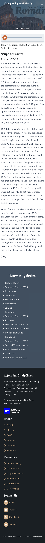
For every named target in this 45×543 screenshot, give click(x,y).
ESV (3, 256)
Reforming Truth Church (19, 3)
